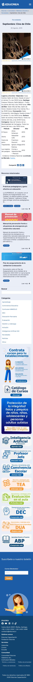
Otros (4, 342)
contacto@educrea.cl (8, 631)
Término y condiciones (8, 662)
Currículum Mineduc (8, 660)
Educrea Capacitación (9, 637)
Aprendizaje (6, 302)
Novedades (17, 205)
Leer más (25, 209)
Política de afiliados (24, 665)
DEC (3, 313)
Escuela (4, 650)
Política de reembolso (9, 665)
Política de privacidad (24, 662)
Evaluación (6, 320)
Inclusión (5, 327)
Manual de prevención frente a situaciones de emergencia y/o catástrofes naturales (15, 226)
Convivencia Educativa (10, 306)
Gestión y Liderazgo (8, 205)
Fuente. (12, 158)
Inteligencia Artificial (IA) (10, 331)
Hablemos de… (6, 658)
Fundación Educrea (8, 639)
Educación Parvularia (9, 316)
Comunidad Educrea (8, 655)
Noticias (5, 338)
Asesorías (4, 645)
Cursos (3, 647)
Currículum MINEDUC (9, 309)
